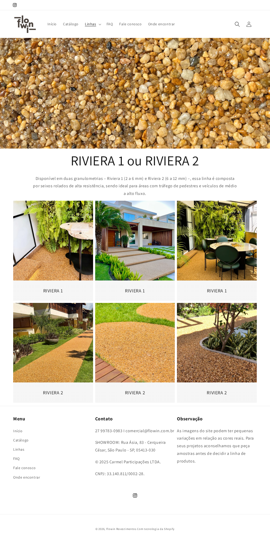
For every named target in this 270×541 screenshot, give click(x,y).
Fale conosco (24, 467)
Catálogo (21, 440)
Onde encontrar (26, 477)
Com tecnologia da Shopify (156, 529)
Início (18, 431)
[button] (92, 23)
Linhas (19, 449)
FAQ (16, 458)
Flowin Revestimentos (121, 529)
